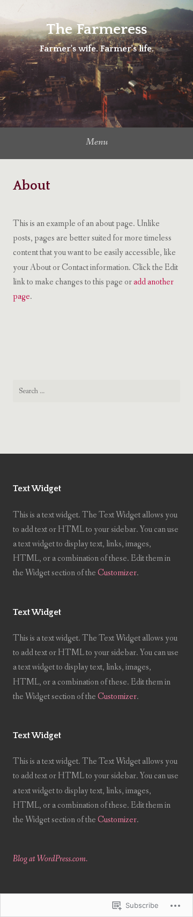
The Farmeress (96, 29)
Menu (97, 142)
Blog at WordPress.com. (50, 859)
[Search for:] (96, 391)
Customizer (117, 572)
